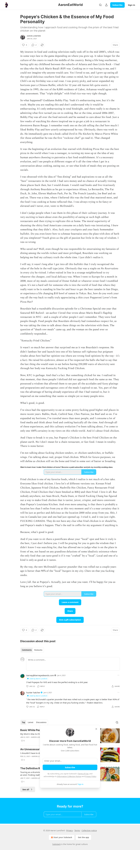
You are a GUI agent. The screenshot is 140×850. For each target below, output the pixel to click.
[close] (96, 729)
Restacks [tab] (38, 650)
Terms (77, 830)
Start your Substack (62, 837)
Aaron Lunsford (34, 36)
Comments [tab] (27, 650)
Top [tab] (23, 722)
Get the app (83, 837)
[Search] (100, 5)
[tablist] (32, 650)
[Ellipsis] (118, 675)
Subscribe (117, 5)
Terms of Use (83, 773)
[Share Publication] (106, 5)
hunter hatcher (33, 692)
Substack (56, 844)
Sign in (131, 5)
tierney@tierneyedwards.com (40, 675)
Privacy (69, 830)
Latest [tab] (30, 722)
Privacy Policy (90, 776)
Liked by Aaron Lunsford (38, 679)
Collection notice (89, 830)
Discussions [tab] (41, 722)
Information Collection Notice (69, 776)
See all (25, 789)
